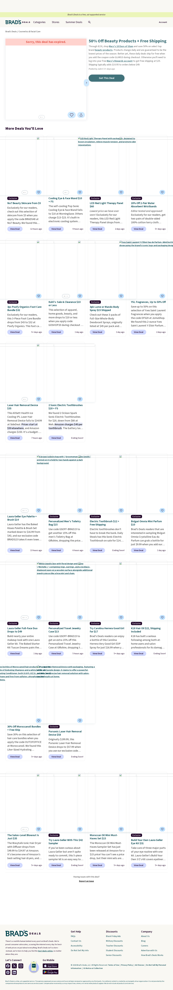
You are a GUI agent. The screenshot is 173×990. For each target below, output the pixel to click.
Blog (143, 941)
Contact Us (76, 941)
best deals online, (45, 951)
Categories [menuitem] (39, 22)
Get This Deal (106, 78)
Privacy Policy (127, 965)
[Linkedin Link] (14, 972)
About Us (145, 936)
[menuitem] (74, 22)
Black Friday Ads (113, 936)
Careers (144, 945)
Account (163, 22)
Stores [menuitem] (55, 22)
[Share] (81, 115)
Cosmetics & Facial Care (29, 31)
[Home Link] (18, 22)
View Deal (15, 228)
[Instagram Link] (20, 966)
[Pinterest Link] (7, 972)
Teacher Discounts (114, 945)
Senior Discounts (114, 955)
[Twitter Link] (14, 966)
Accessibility (76, 945)
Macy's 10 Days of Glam (121, 46)
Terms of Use (113, 965)
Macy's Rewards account (120, 61)
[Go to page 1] (40, 117)
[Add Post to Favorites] (72, 115)
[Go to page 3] (67, 296)
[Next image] (86, 82)
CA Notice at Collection (93, 968)
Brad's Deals (11, 31)
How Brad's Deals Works (152, 955)
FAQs (73, 936)
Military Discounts (114, 941)
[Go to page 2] (42, 117)
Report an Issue (86, 881)
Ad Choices (139, 965)
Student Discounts (114, 950)
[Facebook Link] (7, 966)
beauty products (104, 50)
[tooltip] (72, 115)
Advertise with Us (149, 950)
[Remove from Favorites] (80, 192)
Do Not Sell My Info (80, 950)
